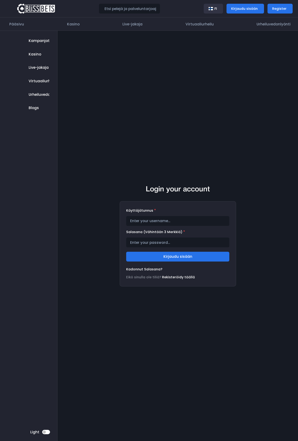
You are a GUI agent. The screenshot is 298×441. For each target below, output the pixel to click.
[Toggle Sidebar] (9, 8)
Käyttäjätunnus (141, 210)
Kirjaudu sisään (177, 256)
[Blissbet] (36, 8)
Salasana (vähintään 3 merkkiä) (155, 231)
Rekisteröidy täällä (178, 277)
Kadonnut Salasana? (144, 269)
